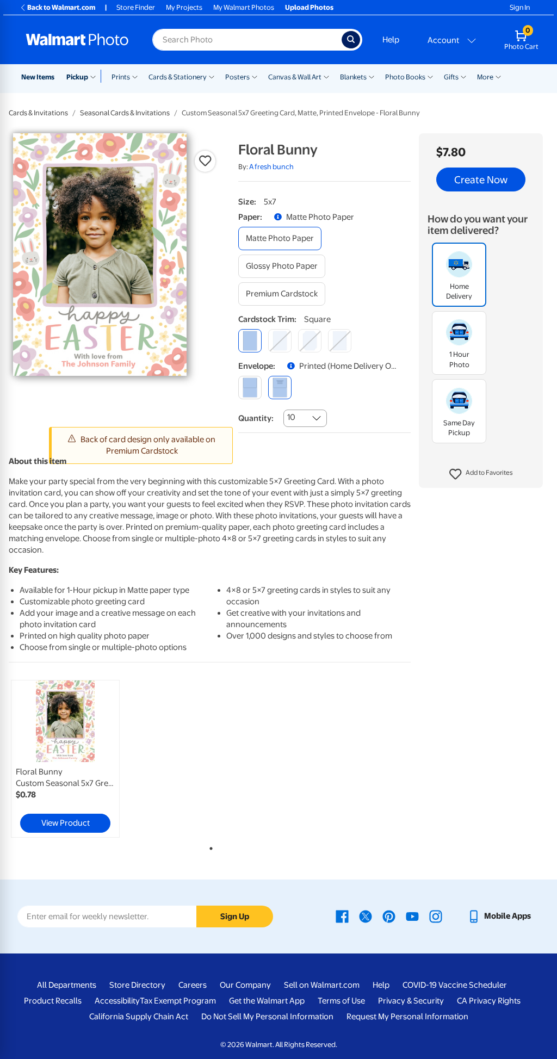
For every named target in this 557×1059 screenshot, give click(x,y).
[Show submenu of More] (498, 76)
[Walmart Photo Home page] (77, 39)
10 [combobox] (291, 417)
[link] (65, 758)
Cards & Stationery (177, 77)
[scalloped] (339, 340)
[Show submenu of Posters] (254, 76)
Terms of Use (341, 1001)
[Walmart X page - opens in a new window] (365, 916)
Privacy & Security (411, 1001)
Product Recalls (53, 1001)
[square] (250, 340)
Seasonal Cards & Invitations (125, 113)
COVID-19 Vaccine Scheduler (455, 985)
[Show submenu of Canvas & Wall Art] (326, 76)
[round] (280, 340)
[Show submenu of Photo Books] (430, 76)
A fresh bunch (271, 167)
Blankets (353, 77)
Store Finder (135, 7)
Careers (192, 985)
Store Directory (137, 985)
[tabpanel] (76, 759)
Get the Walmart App (267, 1001)
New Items (37, 77)
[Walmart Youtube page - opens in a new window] (412, 916)
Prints (121, 77)
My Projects (184, 7)
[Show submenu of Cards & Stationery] (211, 76)
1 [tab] (208, 846)
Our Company (245, 985)
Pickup (77, 77)
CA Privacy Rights (489, 1001)
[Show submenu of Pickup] (95, 76)
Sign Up (234, 916)
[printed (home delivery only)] (280, 387)
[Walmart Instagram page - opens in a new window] (435, 916)
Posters (237, 77)
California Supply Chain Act (138, 1016)
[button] (481, 474)
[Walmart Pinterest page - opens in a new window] (388, 916)
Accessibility (117, 1001)
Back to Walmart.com (61, 7)
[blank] (250, 387)
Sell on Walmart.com (322, 985)
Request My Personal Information (407, 1016)
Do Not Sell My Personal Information (267, 1016)
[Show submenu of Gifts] (463, 76)
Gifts (451, 77)
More (485, 77)
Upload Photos (309, 7)
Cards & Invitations (38, 113)
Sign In (520, 7)
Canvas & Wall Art (294, 77)
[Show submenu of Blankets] (371, 76)
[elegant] (309, 340)
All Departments (66, 985)
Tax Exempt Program (178, 1001)
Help (390, 40)
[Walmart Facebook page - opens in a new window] (342, 916)
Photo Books (405, 77)
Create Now (481, 179)
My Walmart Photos (243, 7)
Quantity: (256, 418)
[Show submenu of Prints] (135, 76)
